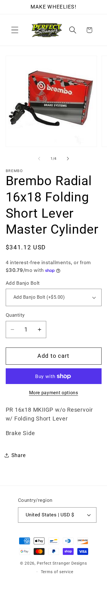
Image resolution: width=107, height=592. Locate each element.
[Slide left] (39, 158)
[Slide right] (68, 158)
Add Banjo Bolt (23, 283)
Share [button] (18, 455)
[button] (15, 30)
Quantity (15, 315)
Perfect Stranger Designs (62, 563)
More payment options (53, 392)
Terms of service (57, 571)
